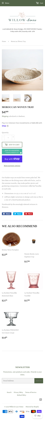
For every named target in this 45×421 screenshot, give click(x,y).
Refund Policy (21, 395)
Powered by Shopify (32, 407)
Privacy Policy (18, 392)
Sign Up (39, 381)
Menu (7, 3)
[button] (12, 151)
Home (4, 41)
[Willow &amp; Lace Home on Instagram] (40, 400)
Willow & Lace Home (16, 407)
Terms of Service (30, 392)
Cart (41, 3)
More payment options (12, 165)
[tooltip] (20, 152)
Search (9, 392)
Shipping (5, 116)
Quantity (5, 132)
